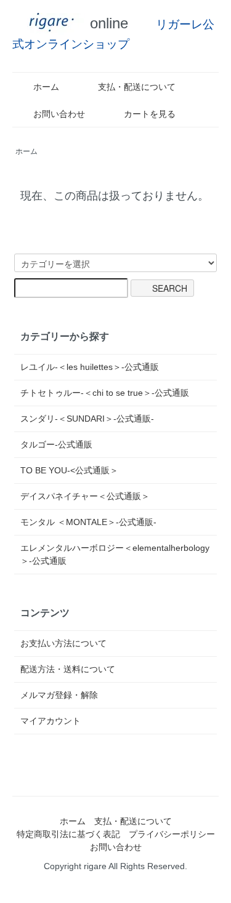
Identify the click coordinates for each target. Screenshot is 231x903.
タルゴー (56, 444)
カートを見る (150, 114)
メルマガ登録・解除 (59, 695)
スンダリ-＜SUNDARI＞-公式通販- (87, 418)
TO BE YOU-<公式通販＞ (69, 470)
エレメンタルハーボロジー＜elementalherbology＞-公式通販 (114, 554)
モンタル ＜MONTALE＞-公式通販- (88, 522)
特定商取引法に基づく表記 (68, 834)
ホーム (46, 87)
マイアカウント (50, 721)
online (107, 23)
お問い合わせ (59, 114)
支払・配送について (137, 87)
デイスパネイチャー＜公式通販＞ (85, 496)
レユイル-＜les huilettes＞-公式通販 (89, 367)
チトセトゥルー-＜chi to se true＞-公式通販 (104, 393)
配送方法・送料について (67, 669)
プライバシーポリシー (172, 834)
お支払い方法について (63, 643)
